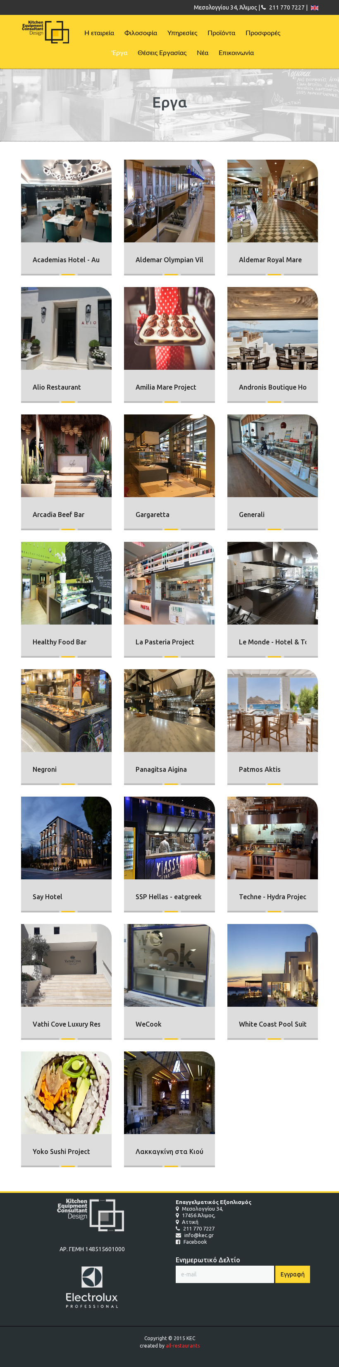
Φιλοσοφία (140, 33)
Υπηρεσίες (182, 33)
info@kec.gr (198, 1235)
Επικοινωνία (236, 53)
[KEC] (47, 32)
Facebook (194, 1242)
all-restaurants (183, 1345)
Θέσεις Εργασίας (162, 53)
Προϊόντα (221, 33)
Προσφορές (263, 33)
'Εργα (119, 53)
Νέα (202, 53)
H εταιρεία (99, 33)
